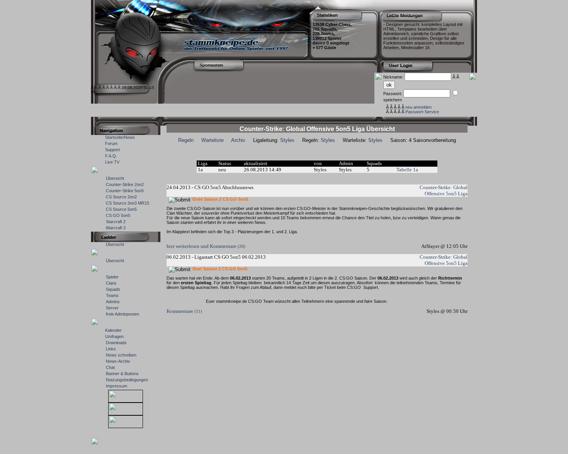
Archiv (238, 140)
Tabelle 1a (407, 169)
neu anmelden (418, 107)
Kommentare (184, 311)
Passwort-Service (422, 111)
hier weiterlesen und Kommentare (206, 246)
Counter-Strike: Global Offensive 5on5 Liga (444, 190)
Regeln (186, 140)
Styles (287, 140)
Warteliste (212, 140)
